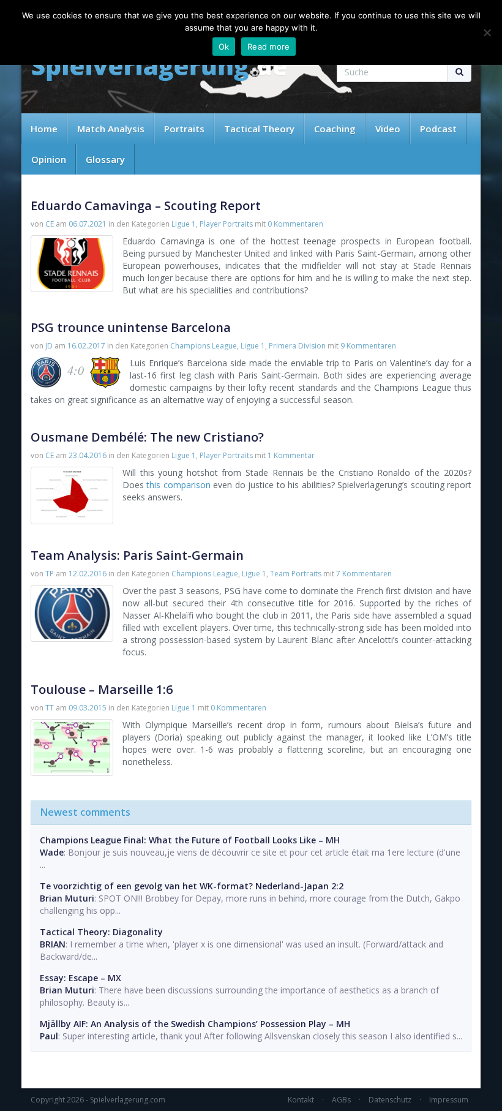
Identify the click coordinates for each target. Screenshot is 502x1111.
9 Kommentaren (368, 346)
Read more (268, 46)
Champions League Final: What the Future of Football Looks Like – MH (190, 840)
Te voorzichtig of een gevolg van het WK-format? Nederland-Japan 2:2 (191, 886)
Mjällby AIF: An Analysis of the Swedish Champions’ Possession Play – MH (195, 1024)
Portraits (184, 128)
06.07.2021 (88, 224)
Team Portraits (295, 573)
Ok (224, 46)
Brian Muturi (67, 898)
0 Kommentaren (295, 224)
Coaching (335, 128)
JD (49, 346)
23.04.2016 (88, 455)
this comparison (178, 485)
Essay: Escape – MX (80, 978)
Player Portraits (226, 224)
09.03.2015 (88, 707)
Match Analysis (110, 128)
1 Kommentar (291, 455)
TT (49, 707)
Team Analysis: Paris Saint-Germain (137, 555)
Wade (52, 852)
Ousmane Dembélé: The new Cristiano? (147, 437)
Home (44, 128)
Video (387, 128)
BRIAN (53, 944)
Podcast (438, 128)
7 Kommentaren (364, 573)
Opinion (48, 159)
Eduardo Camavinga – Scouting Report (146, 205)
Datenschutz (390, 1099)
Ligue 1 (183, 224)
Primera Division (297, 346)
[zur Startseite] (159, 69)
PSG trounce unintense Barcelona (131, 327)
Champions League (203, 346)
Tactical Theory (259, 128)
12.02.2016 (88, 573)
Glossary (105, 159)
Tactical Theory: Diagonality (101, 932)
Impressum (448, 1099)
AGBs (341, 1099)
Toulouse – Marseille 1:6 (102, 689)
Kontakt (301, 1099)
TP (49, 573)
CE (49, 224)
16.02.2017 (86, 346)
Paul (49, 1036)
